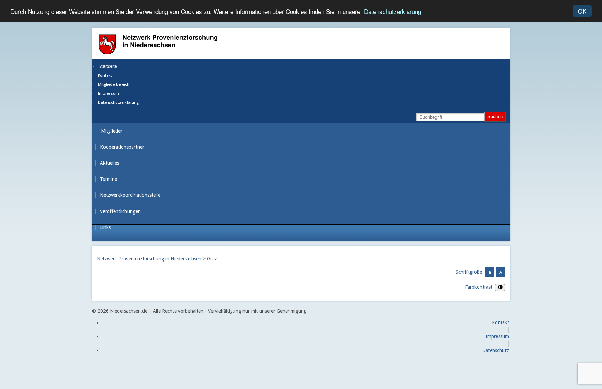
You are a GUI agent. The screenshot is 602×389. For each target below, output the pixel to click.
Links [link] (105, 227)
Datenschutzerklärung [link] (118, 102)
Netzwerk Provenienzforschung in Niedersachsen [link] (149, 259)
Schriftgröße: (470, 272)
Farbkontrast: (479, 287)
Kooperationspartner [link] (122, 147)
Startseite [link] (108, 66)
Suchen (495, 116)
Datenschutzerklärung (392, 11)
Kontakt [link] (105, 75)
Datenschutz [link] (495, 350)
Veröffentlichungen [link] (120, 211)
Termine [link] (108, 179)
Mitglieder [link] (111, 131)
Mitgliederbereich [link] (113, 84)
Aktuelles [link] (109, 163)
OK (582, 11)
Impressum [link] (108, 93)
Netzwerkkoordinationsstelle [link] (130, 195)
